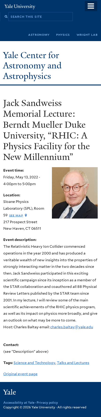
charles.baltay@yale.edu (71, 327)
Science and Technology (34, 362)
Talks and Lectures (73, 362)
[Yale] (10, 393)
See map (16, 215)
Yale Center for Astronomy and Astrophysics (32, 65)
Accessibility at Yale (19, 402)
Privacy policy (47, 402)
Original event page (20, 374)
